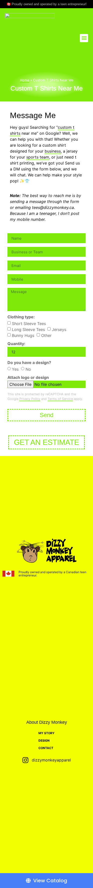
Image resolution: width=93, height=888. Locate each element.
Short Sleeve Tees (29, 323)
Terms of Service (60, 399)
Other (46, 335)
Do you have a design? (29, 363)
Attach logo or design (28, 377)
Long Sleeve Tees (28, 329)
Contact (45, 748)
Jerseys (59, 329)
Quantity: (16, 344)
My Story (46, 733)
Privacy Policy (29, 399)
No (28, 369)
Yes (15, 369)
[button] (84, 38)
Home (24, 80)
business (53, 151)
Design (44, 740)
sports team (37, 157)
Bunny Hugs (23, 335)
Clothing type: (21, 317)
